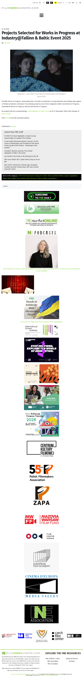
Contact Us (29, 674)
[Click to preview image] (41, 71)
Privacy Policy (15, 674)
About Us (35, 674)
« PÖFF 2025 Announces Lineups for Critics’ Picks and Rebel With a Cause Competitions (48, 176)
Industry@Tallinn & (33, 111)
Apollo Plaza (6, 114)
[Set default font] (76, 3)
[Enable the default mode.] (40, 3)
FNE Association (52, 661)
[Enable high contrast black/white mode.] (47, 3)
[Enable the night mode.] (43, 3)
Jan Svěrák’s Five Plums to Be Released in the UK (21, 156)
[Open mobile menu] (41, 15)
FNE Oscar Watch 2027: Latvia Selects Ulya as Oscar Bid (22, 161)
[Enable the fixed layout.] (63, 3)
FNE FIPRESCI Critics (53, 659)
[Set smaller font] (73, 3)
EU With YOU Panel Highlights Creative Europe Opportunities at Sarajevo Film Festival (20, 137)
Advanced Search (72, 659)
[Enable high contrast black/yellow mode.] (51, 3)
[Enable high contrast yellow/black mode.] (55, 3)
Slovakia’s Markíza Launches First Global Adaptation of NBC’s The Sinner (18, 152)
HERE (7, 118)
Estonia (13, 126)
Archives (72, 661)
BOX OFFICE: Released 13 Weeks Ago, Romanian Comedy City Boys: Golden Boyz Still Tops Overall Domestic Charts (21, 167)
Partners (22, 674)
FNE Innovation (53, 664)
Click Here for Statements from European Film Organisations (42, 322)
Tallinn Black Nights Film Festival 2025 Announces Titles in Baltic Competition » (30, 178)
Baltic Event (45, 111)
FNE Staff (7, 43)
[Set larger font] (80, 3)
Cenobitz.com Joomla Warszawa (49, 675)
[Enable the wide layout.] (67, 3)
